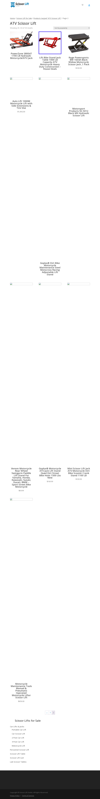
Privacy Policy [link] (15, 795)
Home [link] (12, 18)
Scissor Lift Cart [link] (17, 758)
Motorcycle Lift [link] (18, 746)
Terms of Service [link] (28, 795)
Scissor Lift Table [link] (17, 754)
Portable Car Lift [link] (19, 729)
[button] (89, 6)
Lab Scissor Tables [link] (18, 762)
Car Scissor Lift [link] (18, 733)
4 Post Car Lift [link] (18, 741)
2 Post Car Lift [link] (18, 737)
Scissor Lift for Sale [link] (24, 18)
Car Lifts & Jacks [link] (17, 726)
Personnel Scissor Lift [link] (19, 750)
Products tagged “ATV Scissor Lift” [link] (47, 18)
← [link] (47, 712)
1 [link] (50, 712)
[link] (19, 4)
